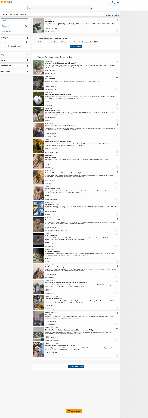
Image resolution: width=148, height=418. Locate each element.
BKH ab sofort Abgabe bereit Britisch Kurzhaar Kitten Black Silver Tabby (69, 330)
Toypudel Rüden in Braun (53, 298)
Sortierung (116, 15)
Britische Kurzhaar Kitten (53, 220)
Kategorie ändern (15, 46)
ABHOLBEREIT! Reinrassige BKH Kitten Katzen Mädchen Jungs (66, 282)
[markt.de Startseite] (6, 2)
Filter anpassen (75, 411)
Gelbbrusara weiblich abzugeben (56, 267)
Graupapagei (49, 21)
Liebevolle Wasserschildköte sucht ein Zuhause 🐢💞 (63, 173)
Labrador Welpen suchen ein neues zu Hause (60, 345)
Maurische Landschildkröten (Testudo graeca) (60, 63)
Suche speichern (109, 15)
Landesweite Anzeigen (76, 366)
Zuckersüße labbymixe (52, 110)
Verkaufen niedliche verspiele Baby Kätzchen (60, 126)
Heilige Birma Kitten (52, 204)
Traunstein (5, 26)
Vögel (4, 21)
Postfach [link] (112, 4)
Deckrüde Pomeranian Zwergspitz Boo (58, 94)
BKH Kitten (49, 314)
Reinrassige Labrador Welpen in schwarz (58, 141)
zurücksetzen (6, 31)
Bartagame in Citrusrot (52, 251)
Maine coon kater (51, 235)
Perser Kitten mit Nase (52, 188)
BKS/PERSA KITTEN (51, 79)
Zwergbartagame (50, 157)
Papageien (14, 42)
